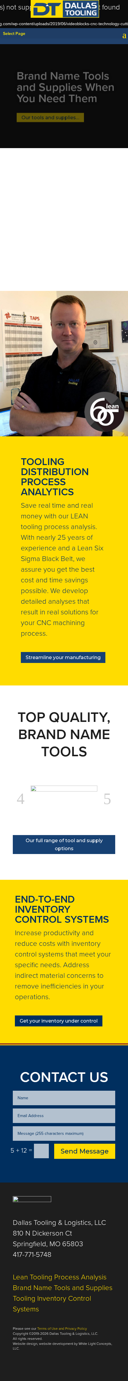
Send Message (85, 1151)
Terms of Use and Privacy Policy (62, 1328)
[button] (21, 799)
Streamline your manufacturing (63, 657)
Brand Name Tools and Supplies (63, 1288)
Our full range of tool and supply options (64, 844)
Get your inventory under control (59, 1021)
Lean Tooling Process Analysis (60, 1277)
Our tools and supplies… (50, 112)
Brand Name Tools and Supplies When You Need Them (66, 81)
